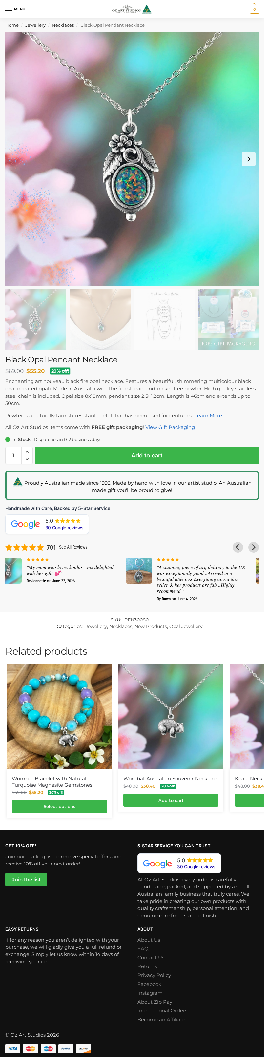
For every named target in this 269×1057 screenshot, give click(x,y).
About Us (148, 940)
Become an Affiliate (161, 1020)
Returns (147, 966)
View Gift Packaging (170, 427)
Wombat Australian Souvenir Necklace (170, 778)
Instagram (150, 993)
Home (12, 25)
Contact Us (150, 958)
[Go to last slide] (238, 547)
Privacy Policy (154, 975)
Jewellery (35, 25)
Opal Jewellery (186, 626)
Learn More (208, 415)
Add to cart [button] (171, 800)
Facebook (149, 984)
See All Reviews (73, 547)
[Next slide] (249, 159)
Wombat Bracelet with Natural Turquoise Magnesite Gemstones (52, 781)
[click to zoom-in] (132, 159)
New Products (150, 626)
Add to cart (146, 455)
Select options (59, 806)
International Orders (162, 1011)
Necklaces (63, 25)
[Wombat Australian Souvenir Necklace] (170, 716)
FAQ (143, 949)
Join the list (26, 880)
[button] (246, 9)
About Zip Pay (154, 1002)
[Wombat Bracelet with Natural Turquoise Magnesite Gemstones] (59, 716)
